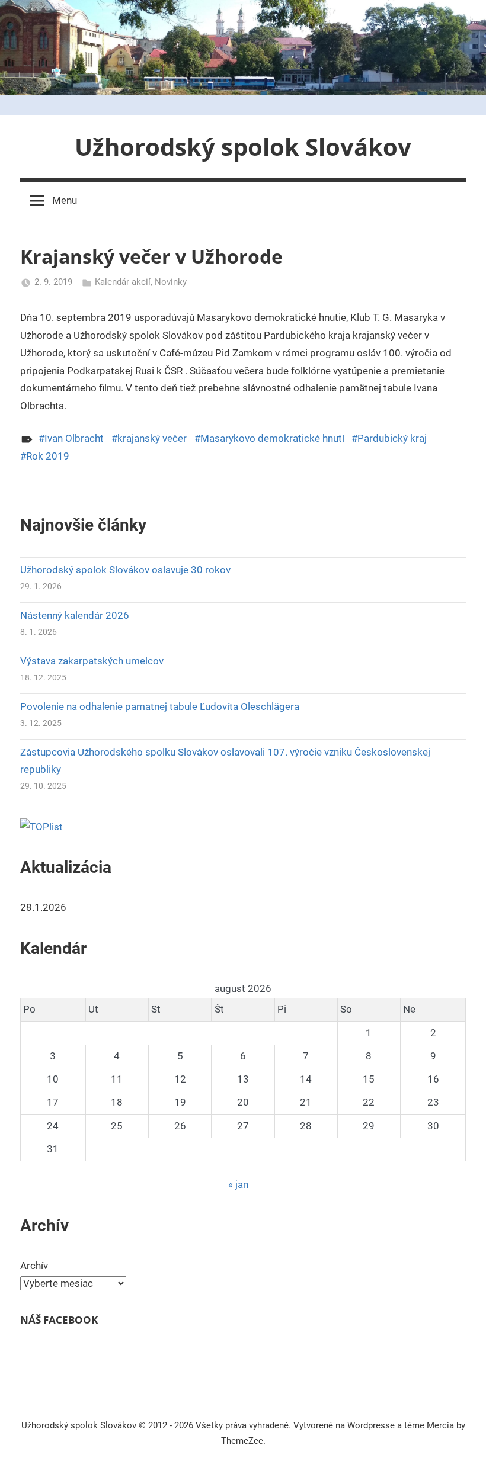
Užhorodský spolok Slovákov (243, 146)
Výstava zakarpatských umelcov (92, 661)
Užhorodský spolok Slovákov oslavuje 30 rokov (125, 570)
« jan (238, 1184)
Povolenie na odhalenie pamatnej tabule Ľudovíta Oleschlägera (159, 706)
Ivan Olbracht (74, 438)
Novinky (171, 282)
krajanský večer (152, 438)
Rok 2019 (47, 456)
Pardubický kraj (392, 438)
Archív (34, 1265)
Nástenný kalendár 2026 (74, 615)
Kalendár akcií (123, 282)
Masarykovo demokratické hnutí (272, 438)
